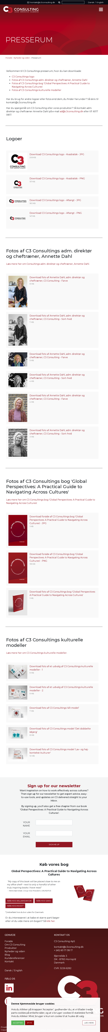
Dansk (91, 2)
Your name (26, 824)
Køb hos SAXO (43, 901)
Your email (26, 835)
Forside (8, 58)
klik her (50, 921)
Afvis (29, 1023)
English (100, 2)
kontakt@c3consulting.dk (69, 947)
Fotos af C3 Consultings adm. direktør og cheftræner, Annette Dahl (49, 80)
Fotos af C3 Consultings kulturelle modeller (36, 90)
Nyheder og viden (22, 58)
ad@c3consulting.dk (71, 111)
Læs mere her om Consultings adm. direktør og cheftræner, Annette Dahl (47, 264)
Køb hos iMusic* (15, 906)
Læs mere (89, 1023)
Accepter (18, 1023)
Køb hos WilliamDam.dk (19, 901)
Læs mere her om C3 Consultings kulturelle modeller (36, 653)
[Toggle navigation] (101, 9)
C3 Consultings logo (23, 76)
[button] (59, 2)
